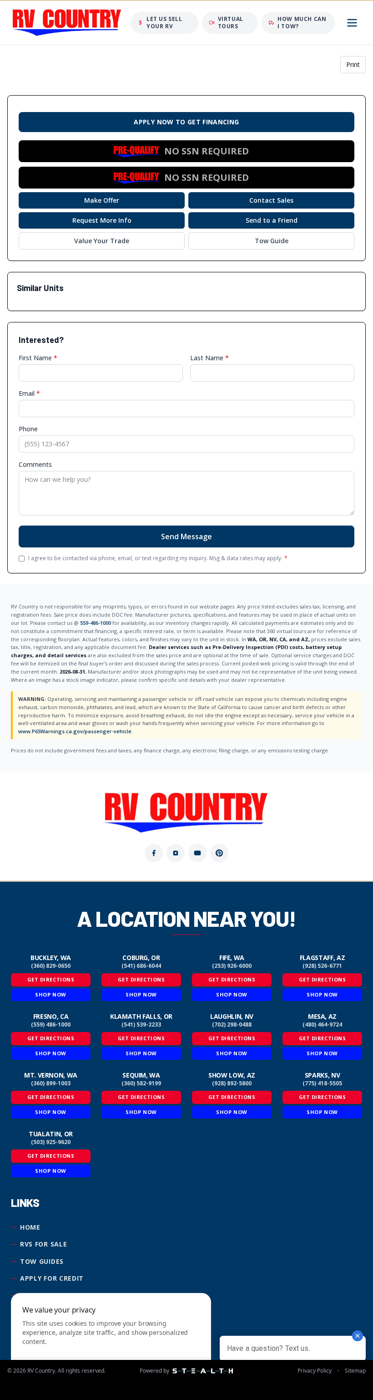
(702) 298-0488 (232, 1024)
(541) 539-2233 (141, 1024)
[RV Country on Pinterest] (219, 853)
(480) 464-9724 (322, 1024)
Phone (28, 428)
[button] (186, 151)
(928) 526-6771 (322, 966)
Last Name (209, 357)
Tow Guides (42, 1261)
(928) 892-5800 (232, 1083)
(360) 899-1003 (51, 1083)
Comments (35, 464)
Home (30, 1227)
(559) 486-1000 (51, 1024)
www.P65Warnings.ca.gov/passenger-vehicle (74, 731)
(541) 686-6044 (141, 966)
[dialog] (111, 1341)
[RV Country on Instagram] (175, 853)
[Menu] (352, 23)
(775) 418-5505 (322, 1083)
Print (353, 64)
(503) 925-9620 (51, 1142)
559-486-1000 (95, 622)
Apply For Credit (52, 1278)
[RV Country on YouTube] (197, 853)
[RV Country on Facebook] (154, 853)
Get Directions (51, 979)
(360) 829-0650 (51, 966)
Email (29, 393)
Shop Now (50, 994)
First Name (38, 357)
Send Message (186, 536)
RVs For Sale (43, 1244)
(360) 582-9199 (141, 1083)
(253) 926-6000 (232, 966)
